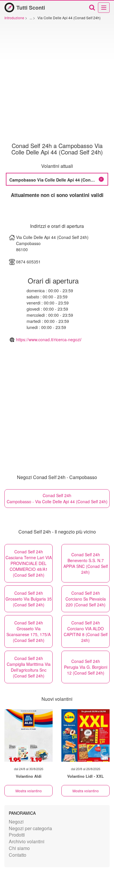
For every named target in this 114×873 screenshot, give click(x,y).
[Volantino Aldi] (28, 735)
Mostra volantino (28, 790)
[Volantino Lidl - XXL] (85, 735)
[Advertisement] (57, 83)
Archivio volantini (26, 841)
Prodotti (17, 834)
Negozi (16, 821)
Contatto (17, 854)
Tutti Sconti (30, 7)
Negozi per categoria (30, 828)
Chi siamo (19, 848)
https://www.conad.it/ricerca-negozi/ (49, 339)
